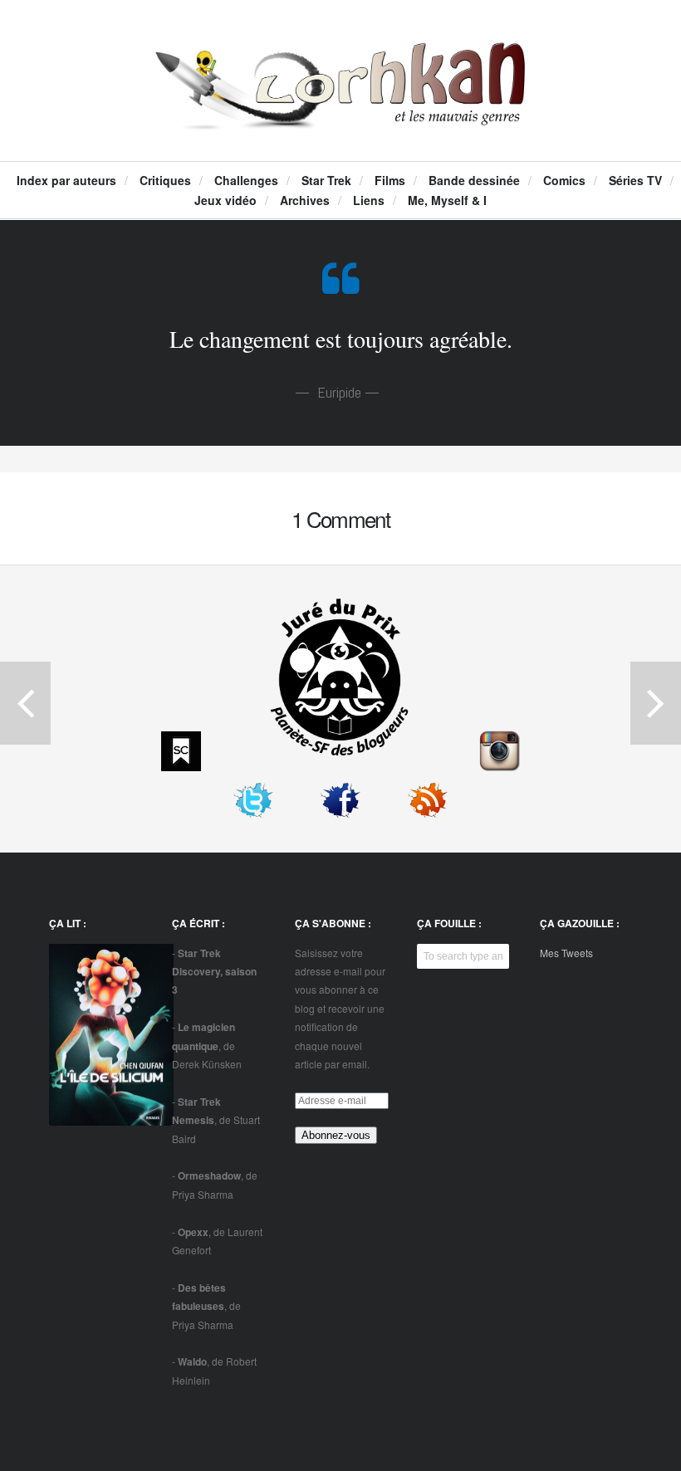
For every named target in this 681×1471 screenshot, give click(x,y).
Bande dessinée (474, 180)
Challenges (246, 180)
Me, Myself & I (447, 200)
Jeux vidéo (225, 200)
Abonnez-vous (335, 1135)
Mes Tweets (566, 953)
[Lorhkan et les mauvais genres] (341, 113)
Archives (305, 200)
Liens (369, 200)
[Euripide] (341, 288)
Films (390, 180)
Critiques (165, 180)
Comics (564, 180)
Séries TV (635, 180)
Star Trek (326, 180)
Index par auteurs (66, 180)
